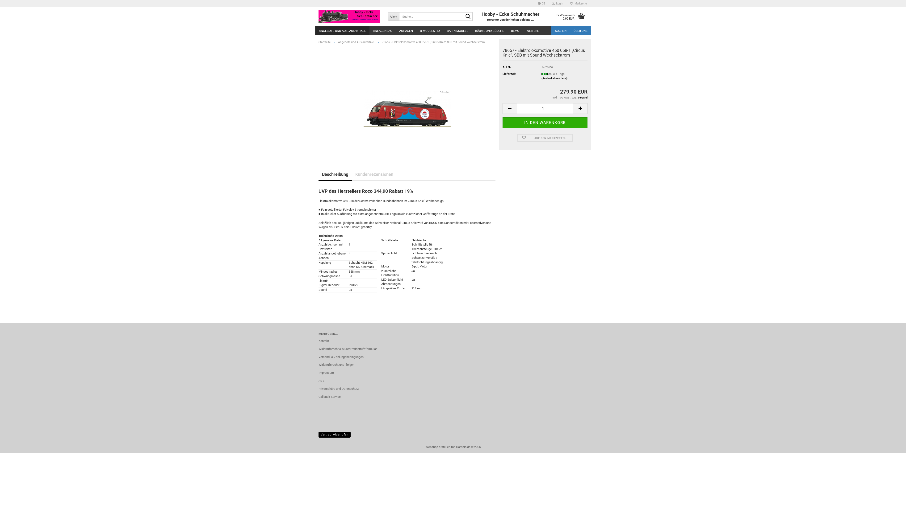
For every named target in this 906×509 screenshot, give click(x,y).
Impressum (326, 372)
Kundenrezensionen (374, 174)
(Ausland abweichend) (554, 78)
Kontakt (324, 341)
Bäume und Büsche (489, 31)
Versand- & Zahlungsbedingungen (341, 357)
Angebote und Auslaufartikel (342, 31)
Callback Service (330, 396)
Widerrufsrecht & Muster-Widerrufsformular (348, 349)
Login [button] (559, 3)
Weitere (532, 31)
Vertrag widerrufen (334, 434)
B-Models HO (430, 31)
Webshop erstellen (437, 447)
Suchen (560, 31)
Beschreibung (335, 174)
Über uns (580, 31)
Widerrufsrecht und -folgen (336, 364)
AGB (321, 380)
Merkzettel (580, 3)
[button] (541, 3)
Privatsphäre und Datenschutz (339, 388)
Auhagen (406, 31)
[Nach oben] (893, 502)
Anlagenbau (382, 31)
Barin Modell (457, 31)
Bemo (515, 31)
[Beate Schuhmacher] (350, 16)
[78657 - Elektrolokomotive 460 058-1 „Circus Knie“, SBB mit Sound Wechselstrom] (407, 101)
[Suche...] (468, 16)
